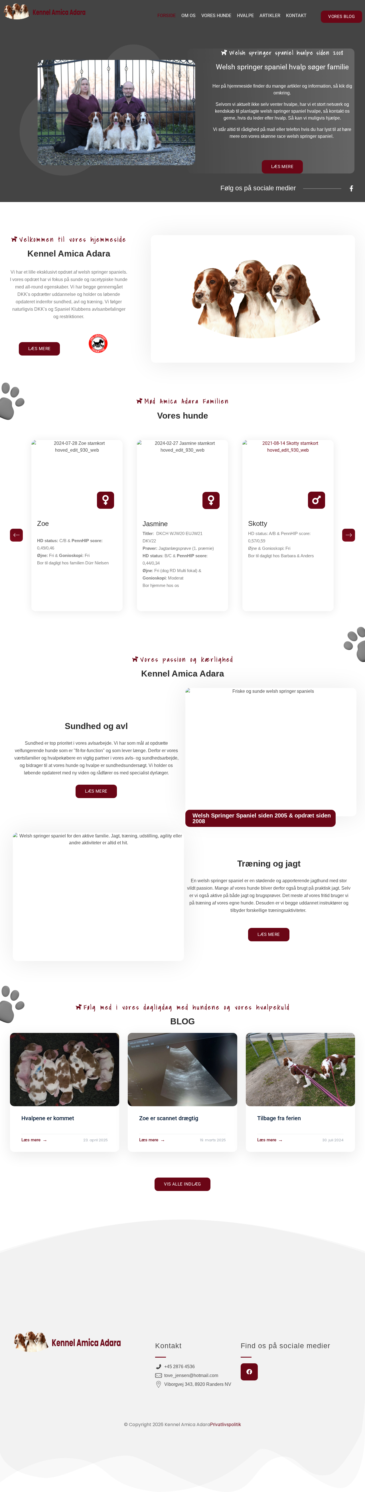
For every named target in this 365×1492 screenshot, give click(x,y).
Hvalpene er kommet (47, 1118)
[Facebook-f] (351, 188)
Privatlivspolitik (225, 1424)
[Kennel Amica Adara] (44, 11)
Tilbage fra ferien (279, 1118)
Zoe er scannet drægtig (168, 1118)
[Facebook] (249, 1371)
